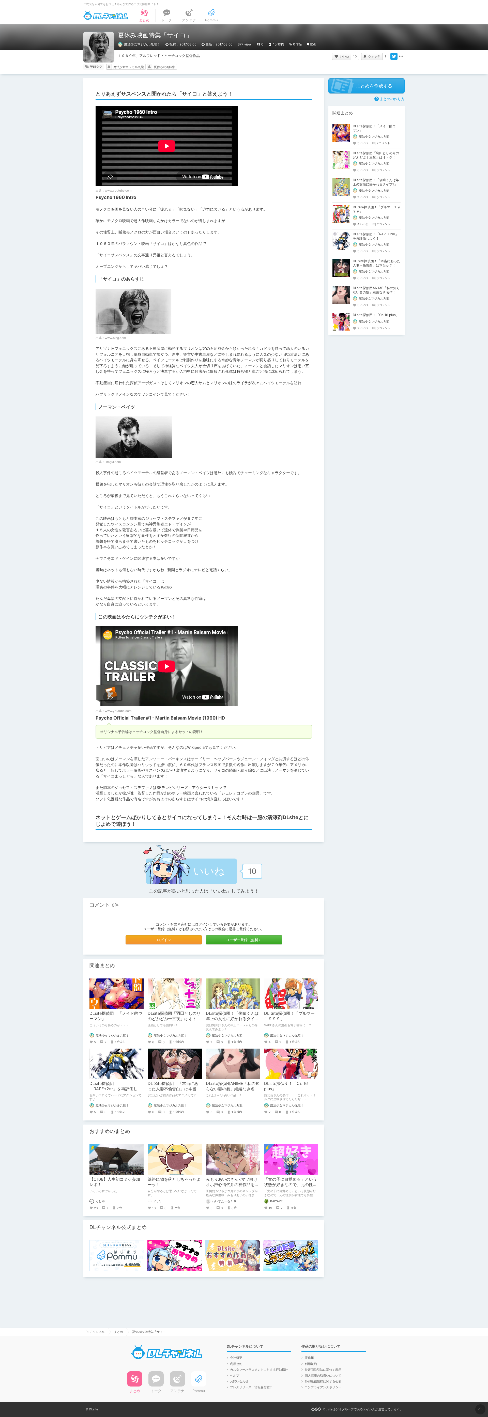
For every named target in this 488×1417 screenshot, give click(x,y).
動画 (313, 44)
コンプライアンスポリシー (323, 1387)
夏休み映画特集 (164, 67)
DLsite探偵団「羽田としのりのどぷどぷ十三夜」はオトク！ (174, 1018)
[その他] (401, 56)
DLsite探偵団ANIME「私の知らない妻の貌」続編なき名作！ (233, 1089)
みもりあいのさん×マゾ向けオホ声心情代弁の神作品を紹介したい (232, 1184)
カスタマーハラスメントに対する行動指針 (259, 1370)
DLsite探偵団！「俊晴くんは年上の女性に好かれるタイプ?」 (232, 1018)
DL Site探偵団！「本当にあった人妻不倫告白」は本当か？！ (173, 1089)
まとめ (118, 1332)
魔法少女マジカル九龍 (128, 67)
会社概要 (236, 1358)
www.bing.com (115, 338)
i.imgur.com (113, 462)
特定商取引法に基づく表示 (323, 1370)
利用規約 (236, 1364)
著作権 (309, 1358)
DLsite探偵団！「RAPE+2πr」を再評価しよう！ (115, 1089)
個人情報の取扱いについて (323, 1375)
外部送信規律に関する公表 (323, 1381)
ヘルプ (234, 1375)
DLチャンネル (105, 15)
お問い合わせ (239, 1381)
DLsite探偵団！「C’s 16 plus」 (376, 315)
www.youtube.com (118, 190)
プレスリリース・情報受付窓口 (251, 1387)
